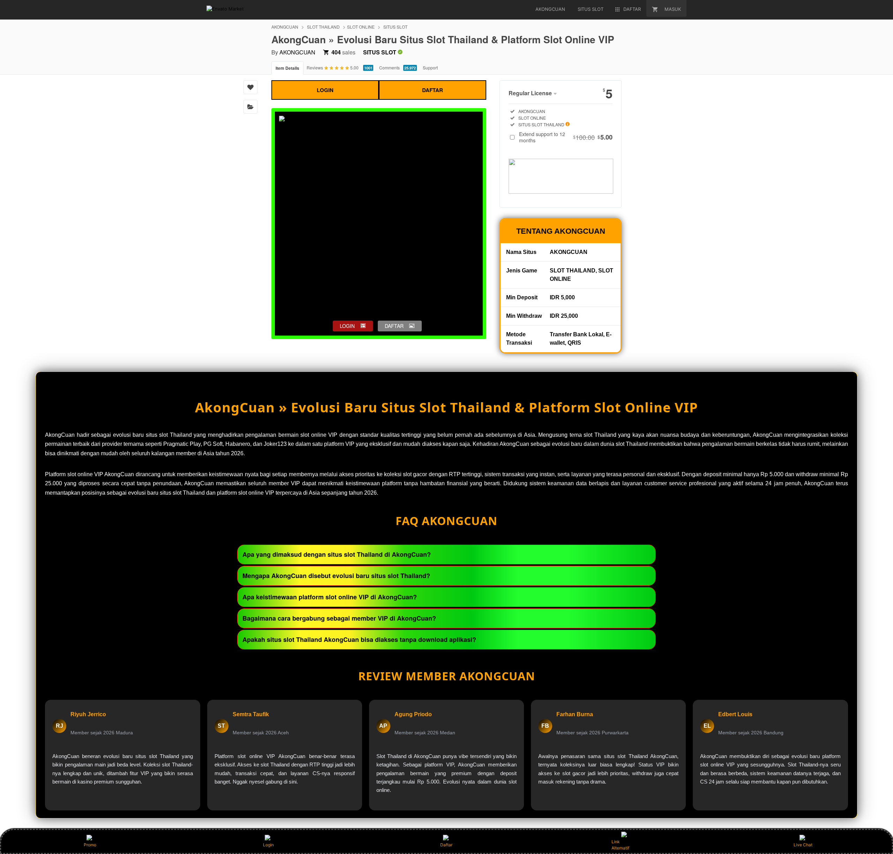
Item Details (287, 68)
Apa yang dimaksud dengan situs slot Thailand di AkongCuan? (336, 554)
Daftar (446, 844)
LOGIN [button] (347, 325)
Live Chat (803, 844)
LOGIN (325, 90)
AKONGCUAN (284, 27)
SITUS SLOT (395, 27)
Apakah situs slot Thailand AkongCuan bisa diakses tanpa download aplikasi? (359, 639)
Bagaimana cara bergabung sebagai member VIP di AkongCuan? (339, 618)
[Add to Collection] (250, 107)
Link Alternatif (620, 845)
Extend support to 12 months (566, 137)
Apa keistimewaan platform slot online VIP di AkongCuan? (329, 596)
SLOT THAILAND (323, 27)
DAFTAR (432, 90)
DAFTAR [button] (394, 325)
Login (268, 844)
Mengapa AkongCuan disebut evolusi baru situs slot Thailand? (336, 575)
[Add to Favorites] (250, 87)
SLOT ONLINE (361, 27)
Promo (90, 844)
